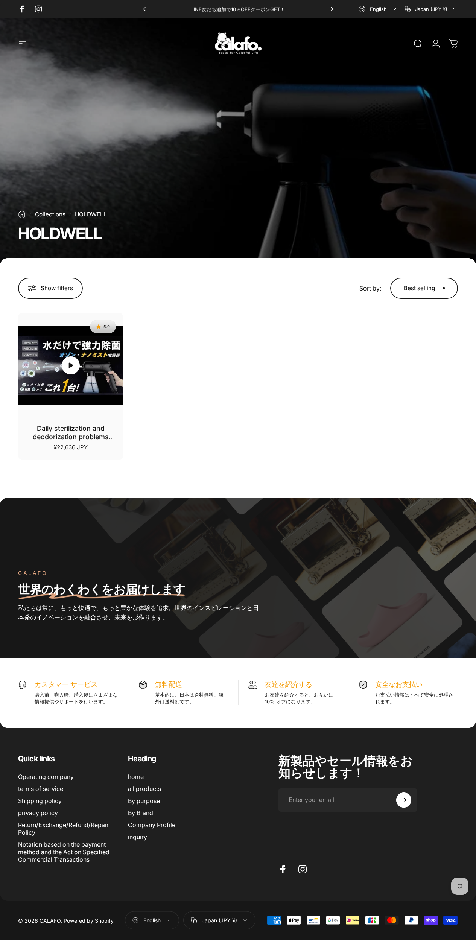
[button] (71, 365)
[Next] (330, 9)
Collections (50, 214)
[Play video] (70, 365)
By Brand (140, 813)
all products (144, 788)
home (136, 776)
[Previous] (145, 9)
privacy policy (38, 813)
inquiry (137, 837)
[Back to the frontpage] (22, 214)
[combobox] (378, 9)
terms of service (40, 788)
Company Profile (151, 825)
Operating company (46, 776)
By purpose (144, 801)
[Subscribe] (403, 800)
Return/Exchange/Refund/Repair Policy (63, 828)
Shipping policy (40, 801)
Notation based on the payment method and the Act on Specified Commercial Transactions (63, 852)
